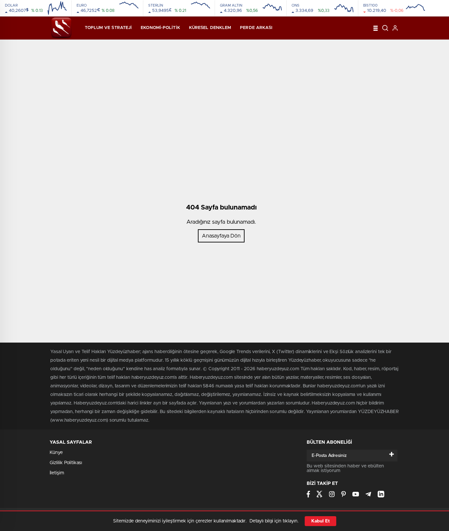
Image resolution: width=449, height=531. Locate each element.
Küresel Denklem (210, 28)
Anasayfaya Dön (221, 235)
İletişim (57, 473)
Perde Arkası (256, 28)
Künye (56, 452)
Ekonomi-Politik (160, 28)
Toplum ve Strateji (108, 28)
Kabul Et (320, 521)
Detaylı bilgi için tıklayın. (273, 521)
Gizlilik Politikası (66, 463)
